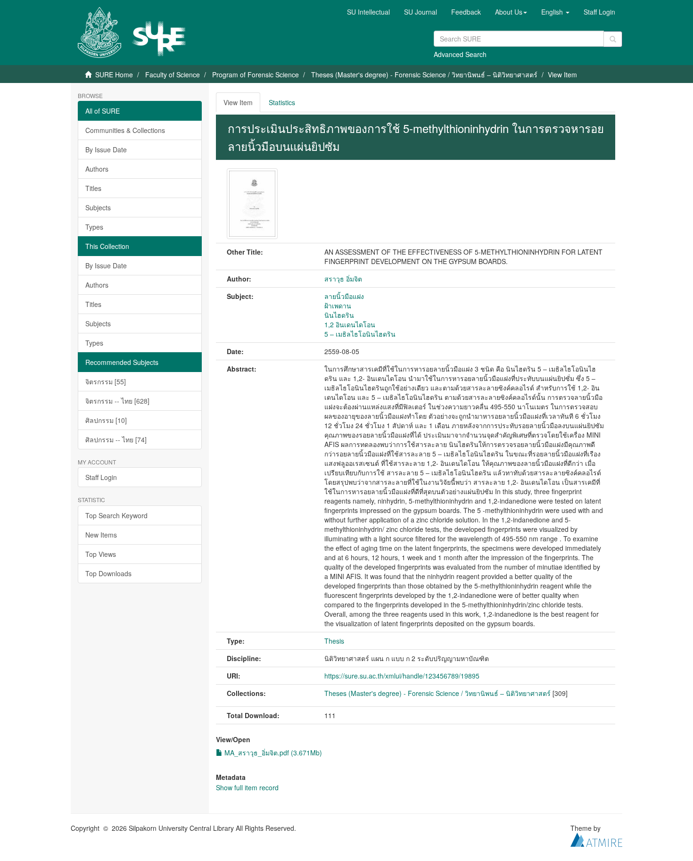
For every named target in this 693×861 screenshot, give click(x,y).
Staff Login (101, 477)
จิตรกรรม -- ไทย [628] (117, 401)
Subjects (98, 207)
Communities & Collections (125, 130)
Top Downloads (108, 573)
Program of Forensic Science (255, 74)
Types (94, 227)
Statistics (282, 102)
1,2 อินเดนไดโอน (349, 324)
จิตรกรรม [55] (105, 381)
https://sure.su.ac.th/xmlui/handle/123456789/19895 (401, 675)
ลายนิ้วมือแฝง (344, 296)
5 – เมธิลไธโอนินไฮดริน (360, 334)
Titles (93, 188)
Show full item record (247, 787)
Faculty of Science (172, 74)
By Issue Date (106, 149)
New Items (101, 534)
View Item (238, 102)
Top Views (100, 554)
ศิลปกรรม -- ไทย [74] (116, 439)
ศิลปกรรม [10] (106, 420)
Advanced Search (460, 54)
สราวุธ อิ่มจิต (343, 278)
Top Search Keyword (116, 515)
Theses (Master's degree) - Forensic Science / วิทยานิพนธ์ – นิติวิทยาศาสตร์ (424, 74)
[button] (511, 12)
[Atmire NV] (596, 838)
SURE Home (114, 74)
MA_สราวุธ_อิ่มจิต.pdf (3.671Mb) (272, 752)
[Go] (612, 39)
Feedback (466, 12)
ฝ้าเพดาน (337, 305)
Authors (96, 169)
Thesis (334, 641)
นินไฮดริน (339, 315)
